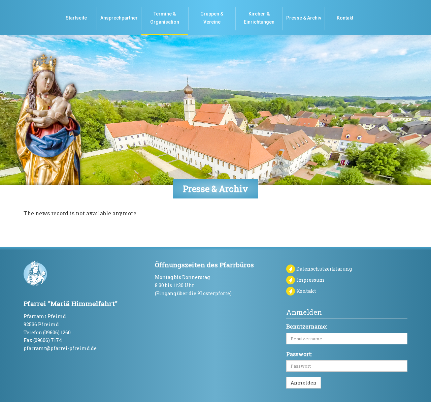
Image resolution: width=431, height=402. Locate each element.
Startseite (76, 18)
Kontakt (345, 18)
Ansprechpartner (119, 18)
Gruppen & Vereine (211, 18)
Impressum (310, 280)
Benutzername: (306, 326)
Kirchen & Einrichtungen (259, 18)
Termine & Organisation (164, 18)
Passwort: (299, 354)
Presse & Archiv (303, 18)
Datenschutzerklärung (324, 269)
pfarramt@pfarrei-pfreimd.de (60, 348)
